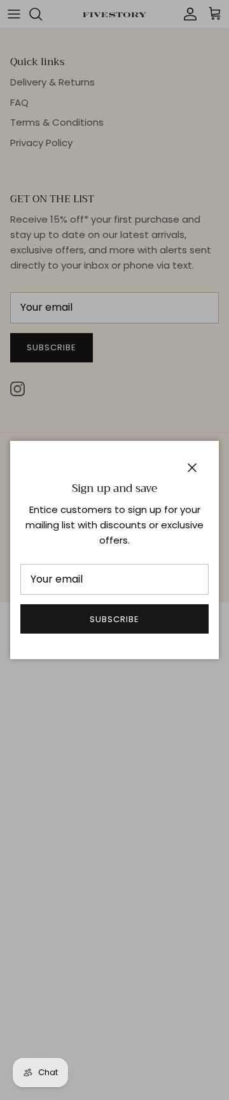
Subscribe (114, 619)
